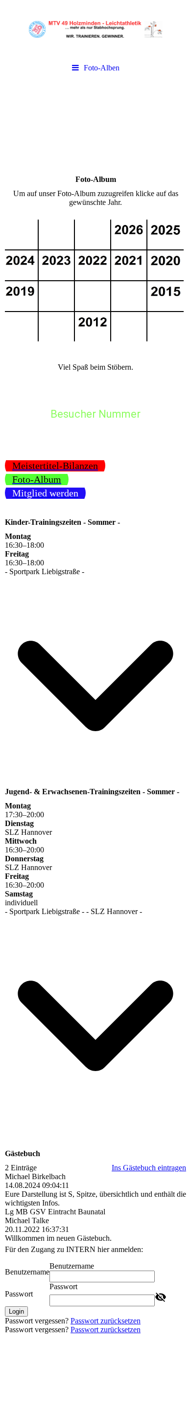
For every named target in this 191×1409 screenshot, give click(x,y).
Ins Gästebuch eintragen (149, 1167)
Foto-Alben (101, 68)
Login (16, 1311)
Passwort (19, 1294)
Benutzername (27, 1272)
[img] (95, 29)
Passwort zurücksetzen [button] (106, 1321)
